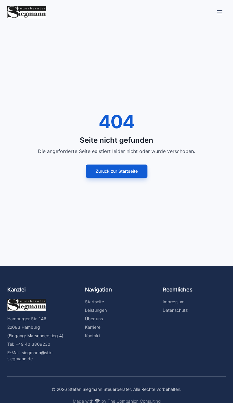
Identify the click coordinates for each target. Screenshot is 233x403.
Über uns (94, 318)
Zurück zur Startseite (117, 171)
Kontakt (92, 335)
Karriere (92, 327)
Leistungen (96, 310)
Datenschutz (175, 310)
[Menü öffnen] (220, 12)
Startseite (94, 301)
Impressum (173, 301)
